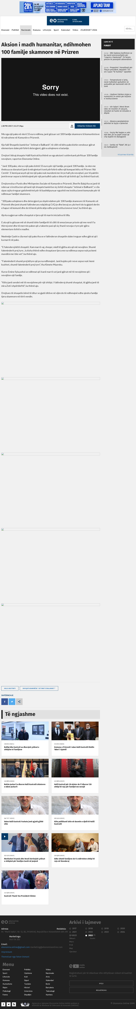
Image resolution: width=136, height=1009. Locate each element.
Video (75, 30)
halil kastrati (10, 688)
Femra (5, 995)
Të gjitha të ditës (125, 155)
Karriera (49, 995)
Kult (26, 977)
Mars (71, 942)
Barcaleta (50, 987)
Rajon (5, 987)
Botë (48, 984)
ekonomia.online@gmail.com (15, 947)
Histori (27, 987)
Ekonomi (5, 30)
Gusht (92, 938)
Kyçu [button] (101, 983)
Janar (71, 935)
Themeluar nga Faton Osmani (15, 957)
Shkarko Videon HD (86, 126)
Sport (56, 30)
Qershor (73, 952)
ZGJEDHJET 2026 (88, 30)
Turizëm (27, 984)
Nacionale (26, 30)
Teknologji (50, 991)
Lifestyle (47, 30)
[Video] (25, 851)
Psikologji (6, 991)
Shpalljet (27, 995)
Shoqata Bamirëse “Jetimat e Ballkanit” (39, 688)
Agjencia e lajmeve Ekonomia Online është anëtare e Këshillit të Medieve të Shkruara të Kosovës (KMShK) (55, 1004)
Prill (71, 945)
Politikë (15, 30)
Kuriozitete (7, 984)
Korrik (92, 935)
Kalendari (65, 30)
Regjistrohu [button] (101, 990)
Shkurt (72, 938)
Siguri (26, 980)
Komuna (37, 30)
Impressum (6, 952)
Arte (48, 977)
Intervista (28, 991)
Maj (71, 948)
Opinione (28, 973)
